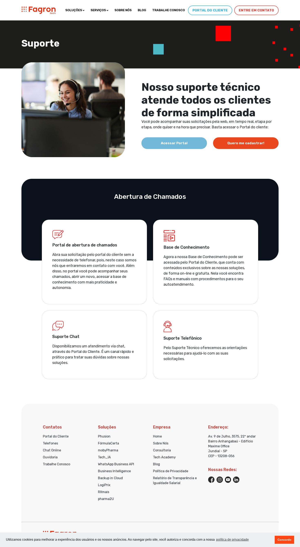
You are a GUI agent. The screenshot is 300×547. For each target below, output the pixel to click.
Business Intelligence (114, 471)
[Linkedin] (236, 479)
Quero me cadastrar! (245, 143)
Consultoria (162, 450)
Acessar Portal (174, 143)
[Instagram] (220, 479)
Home (157, 436)
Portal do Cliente (56, 436)
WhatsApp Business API (116, 464)
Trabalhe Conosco (56, 464)
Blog (156, 464)
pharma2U (106, 499)
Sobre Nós (160, 443)
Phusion (104, 436)
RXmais (103, 492)
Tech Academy (164, 457)
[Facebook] (211, 479)
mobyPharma (108, 450)
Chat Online (52, 450)
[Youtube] (228, 479)
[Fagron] (38, 10)
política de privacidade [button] (232, 539)
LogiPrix (104, 485)
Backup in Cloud (110, 478)
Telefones (50, 443)
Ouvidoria (50, 457)
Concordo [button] (284, 539)
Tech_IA (104, 457)
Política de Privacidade (170, 471)
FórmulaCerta (108, 443)
